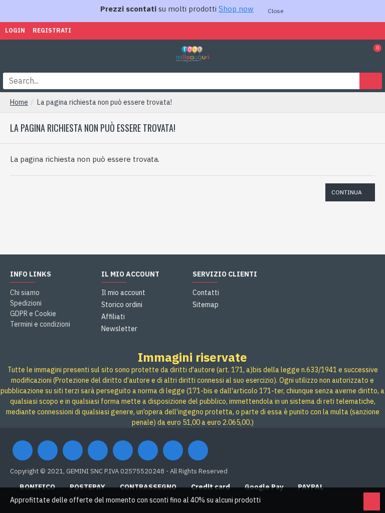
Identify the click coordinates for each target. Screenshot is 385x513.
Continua (346, 192)
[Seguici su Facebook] (23, 450)
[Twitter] (48, 450)
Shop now (236, 9)
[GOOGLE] (73, 450)
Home (19, 102)
